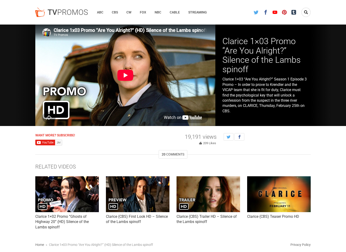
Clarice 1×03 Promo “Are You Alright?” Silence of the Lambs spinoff (261, 55)
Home (39, 245)
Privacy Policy (300, 245)
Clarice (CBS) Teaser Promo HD (273, 216)
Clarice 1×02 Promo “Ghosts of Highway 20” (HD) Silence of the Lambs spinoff (62, 221)
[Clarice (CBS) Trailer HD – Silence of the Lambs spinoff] (208, 194)
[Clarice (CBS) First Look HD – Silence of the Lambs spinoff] (137, 194)
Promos (68, 12)
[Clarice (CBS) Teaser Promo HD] (279, 194)
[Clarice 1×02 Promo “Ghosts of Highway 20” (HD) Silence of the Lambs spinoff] (67, 194)
